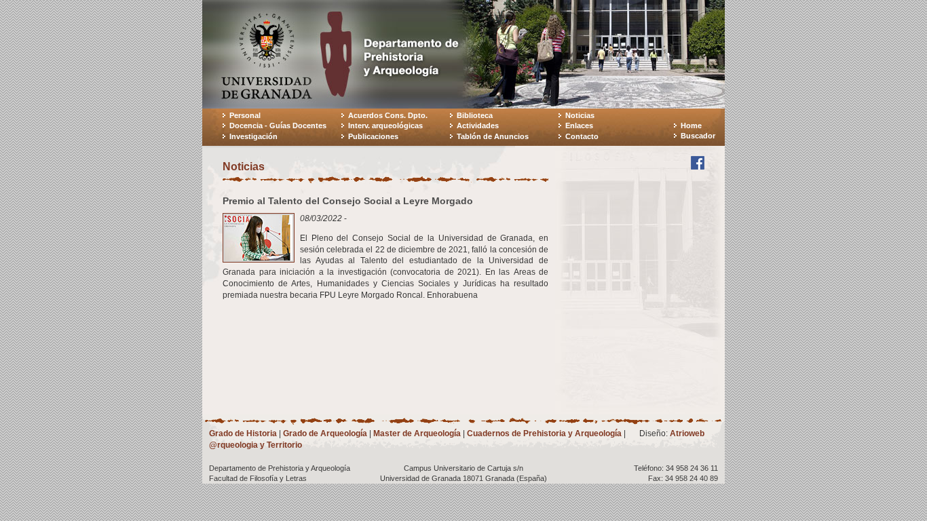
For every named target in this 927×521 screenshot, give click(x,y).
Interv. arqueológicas (385, 125)
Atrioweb (687, 433)
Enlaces (579, 125)
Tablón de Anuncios (493, 136)
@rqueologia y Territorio (255, 445)
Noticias (579, 115)
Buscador (698, 136)
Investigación (253, 136)
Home (691, 125)
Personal (245, 115)
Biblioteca (475, 115)
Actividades (478, 125)
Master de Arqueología (417, 433)
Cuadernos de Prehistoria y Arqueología (544, 433)
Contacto (582, 136)
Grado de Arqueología (325, 433)
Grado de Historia (243, 433)
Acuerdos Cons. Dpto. (388, 115)
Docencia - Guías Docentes (277, 125)
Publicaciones (373, 136)
